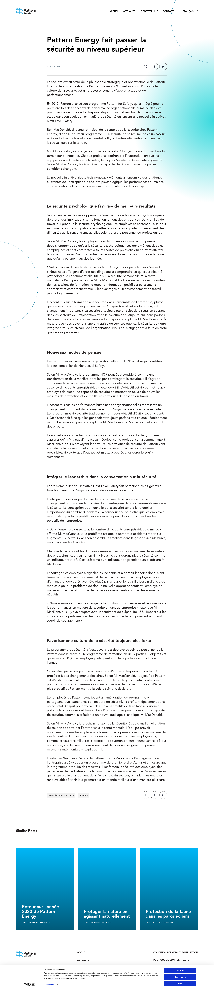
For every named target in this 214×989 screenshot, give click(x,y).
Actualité (129, 11)
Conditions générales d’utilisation (175, 952)
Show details (49, 984)
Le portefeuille (149, 11)
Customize (179, 977)
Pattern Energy (27, 11)
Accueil (114, 11)
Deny (180, 983)
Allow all (180, 970)
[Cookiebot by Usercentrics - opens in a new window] (29, 984)
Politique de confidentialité (171, 960)
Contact (168, 11)
